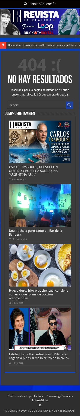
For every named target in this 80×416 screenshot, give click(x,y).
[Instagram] (40, 405)
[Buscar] (69, 105)
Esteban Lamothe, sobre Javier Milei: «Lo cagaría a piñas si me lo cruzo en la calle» (39, 356)
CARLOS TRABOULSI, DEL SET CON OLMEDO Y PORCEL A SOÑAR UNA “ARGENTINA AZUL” (33, 171)
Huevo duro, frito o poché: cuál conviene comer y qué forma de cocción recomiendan (38, 294)
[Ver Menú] (5, 19)
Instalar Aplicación (42, 4)
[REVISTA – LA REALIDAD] (40, 22)
